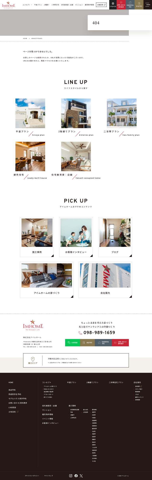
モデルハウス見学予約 (18, 398)
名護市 (94, 434)
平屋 (71, 412)
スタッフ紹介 (138, 389)
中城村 (94, 418)
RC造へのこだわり (49, 389)
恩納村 (94, 445)
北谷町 (94, 431)
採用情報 (137, 400)
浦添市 (94, 412)
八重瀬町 (94, 456)
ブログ (137, 394)
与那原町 (94, 423)
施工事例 (72, 405)
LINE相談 (12, 407)
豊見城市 (94, 428)
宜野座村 (94, 426)
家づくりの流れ (48, 397)
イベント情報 (47, 419)
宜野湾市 (94, 450)
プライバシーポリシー (32, 475)
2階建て (72, 415)
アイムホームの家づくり (50, 386)
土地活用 (85, 412)
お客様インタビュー (50, 423)
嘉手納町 (94, 409)
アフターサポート (48, 394)
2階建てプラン (92, 382)
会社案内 (137, 386)
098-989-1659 (99, 333)
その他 (94, 461)
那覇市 (94, 439)
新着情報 (137, 392)
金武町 (94, 453)
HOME (11, 382)
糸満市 (94, 415)
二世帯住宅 (73, 418)
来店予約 (12, 390)
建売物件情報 (47, 414)
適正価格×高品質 (48, 392)
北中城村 (94, 458)
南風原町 (94, 420)
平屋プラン (71, 382)
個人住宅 (85, 409)
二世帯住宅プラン (116, 382)
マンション (46, 410)
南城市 (94, 437)
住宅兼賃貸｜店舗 (49, 406)
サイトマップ (48, 475)
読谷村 (94, 442)
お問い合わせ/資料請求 (18, 403)
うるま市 (94, 447)
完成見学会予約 (15, 394)
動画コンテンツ (139, 397)
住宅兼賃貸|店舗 (74, 409)
